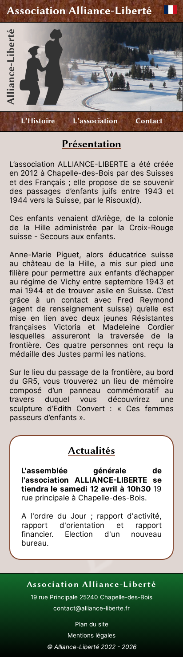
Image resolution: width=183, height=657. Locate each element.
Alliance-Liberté (79, 10)
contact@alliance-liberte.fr (91, 608)
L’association (95, 121)
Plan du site (91, 624)
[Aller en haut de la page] (11, 641)
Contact (149, 121)
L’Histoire (38, 121)
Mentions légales (91, 635)
